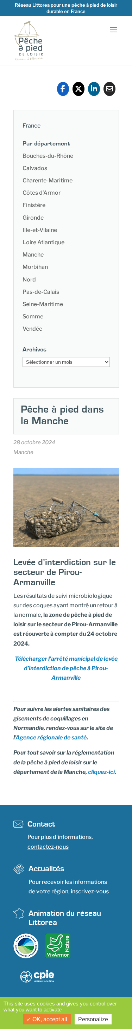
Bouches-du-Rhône (48, 156)
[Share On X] (78, 89)
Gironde (33, 217)
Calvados (35, 168)
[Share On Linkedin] (94, 89)
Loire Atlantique (43, 242)
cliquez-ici (101, 772)
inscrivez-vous (90, 891)
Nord (29, 279)
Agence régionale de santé (51, 737)
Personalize (93, 1019)
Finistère (34, 205)
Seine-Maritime (43, 304)
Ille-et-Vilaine (40, 230)
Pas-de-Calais (41, 292)
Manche (33, 254)
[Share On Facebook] (63, 89)
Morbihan (35, 267)
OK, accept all (49, 1019)
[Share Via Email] (109, 89)
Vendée (32, 328)
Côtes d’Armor (42, 192)
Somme (33, 316)
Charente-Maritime (48, 180)
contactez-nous (48, 846)
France (31, 125)
